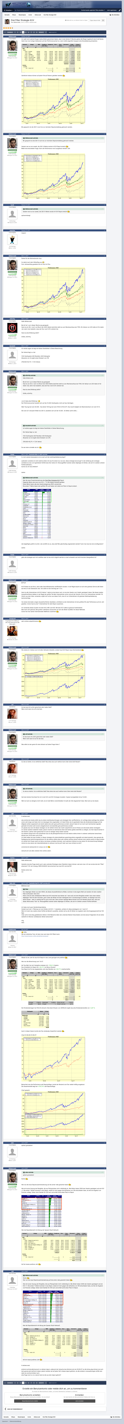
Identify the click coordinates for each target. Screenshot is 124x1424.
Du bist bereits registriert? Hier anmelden (92, 10)
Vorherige (10, 32)
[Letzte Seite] (46, 32)
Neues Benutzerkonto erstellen (30, 1401)
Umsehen (8, 10)
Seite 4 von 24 (52, 32)
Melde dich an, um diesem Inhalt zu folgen (77, 20)
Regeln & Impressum (23, 10)
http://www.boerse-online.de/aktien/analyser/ (34, 936)
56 (103, 20)
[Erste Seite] (5, 32)
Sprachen (4, 1421)
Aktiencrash (33, 22)
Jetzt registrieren (111, 10)
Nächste (41, 32)
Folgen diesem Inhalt (95, 20)
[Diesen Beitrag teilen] (104, 36)
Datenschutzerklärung (15, 1421)
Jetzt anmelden (79, 1401)
